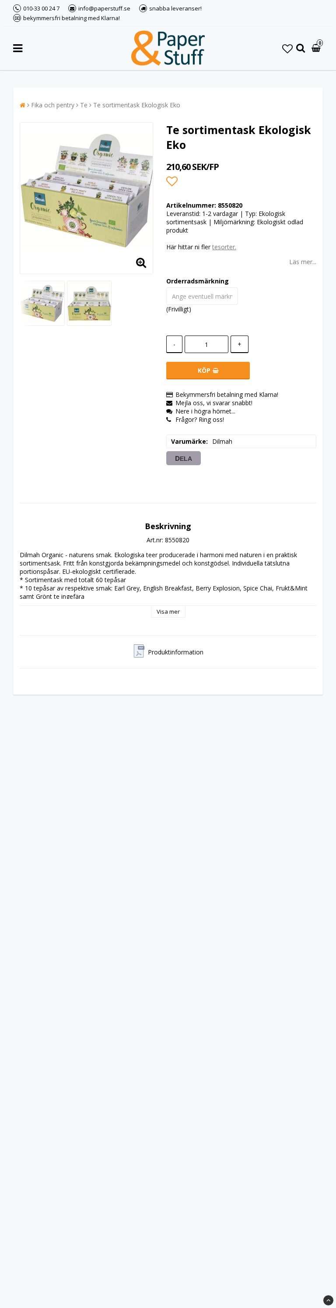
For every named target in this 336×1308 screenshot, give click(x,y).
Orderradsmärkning (197, 281)
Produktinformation (175, 652)
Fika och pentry (52, 105)
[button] (287, 48)
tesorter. (224, 247)
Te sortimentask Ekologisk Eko (136, 105)
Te (84, 105)
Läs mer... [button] (302, 262)
